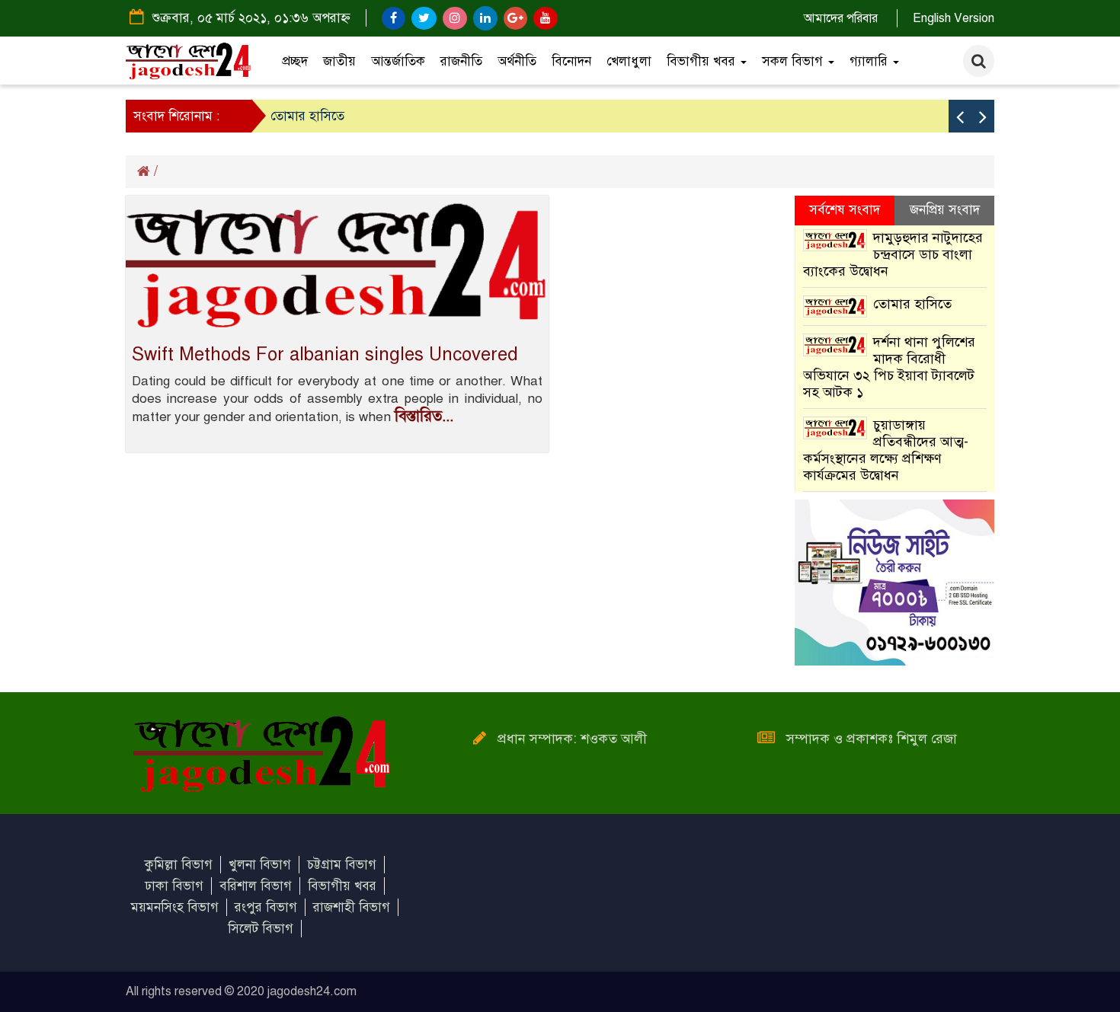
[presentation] (960, 116)
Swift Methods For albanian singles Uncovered (325, 354)
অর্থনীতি (517, 61)
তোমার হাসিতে (307, 116)
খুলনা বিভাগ (260, 865)
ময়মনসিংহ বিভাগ (175, 907)
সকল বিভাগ (794, 61)
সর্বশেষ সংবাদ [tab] (844, 210)
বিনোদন (571, 61)
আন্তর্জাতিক (398, 61)
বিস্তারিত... (424, 416)
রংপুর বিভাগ (266, 907)
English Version (953, 18)
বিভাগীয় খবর (703, 61)
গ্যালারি (870, 61)
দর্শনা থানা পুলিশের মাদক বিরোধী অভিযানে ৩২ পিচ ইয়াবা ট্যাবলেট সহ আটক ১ (889, 367)
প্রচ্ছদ (295, 61)
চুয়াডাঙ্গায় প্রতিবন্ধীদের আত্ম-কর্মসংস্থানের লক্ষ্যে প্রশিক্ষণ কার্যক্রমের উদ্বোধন (886, 450)
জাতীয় (339, 61)
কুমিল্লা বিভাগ (179, 865)
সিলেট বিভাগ (260, 929)
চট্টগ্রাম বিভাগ (341, 865)
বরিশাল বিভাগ (255, 886)
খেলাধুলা (628, 61)
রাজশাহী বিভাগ (351, 907)
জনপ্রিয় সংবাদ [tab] (945, 210)
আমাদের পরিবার (841, 18)
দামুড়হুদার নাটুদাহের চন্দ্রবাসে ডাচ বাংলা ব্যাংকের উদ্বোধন (893, 254)
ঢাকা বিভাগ (174, 886)
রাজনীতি (461, 61)
